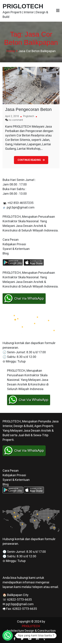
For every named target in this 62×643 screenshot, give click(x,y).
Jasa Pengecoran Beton (28, 109)
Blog (6, 253)
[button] (7, 635)
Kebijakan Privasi (14, 244)
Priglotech (28, 116)
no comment (16, 120)
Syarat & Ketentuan (16, 249)
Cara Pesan (11, 239)
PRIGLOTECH (23, 6)
